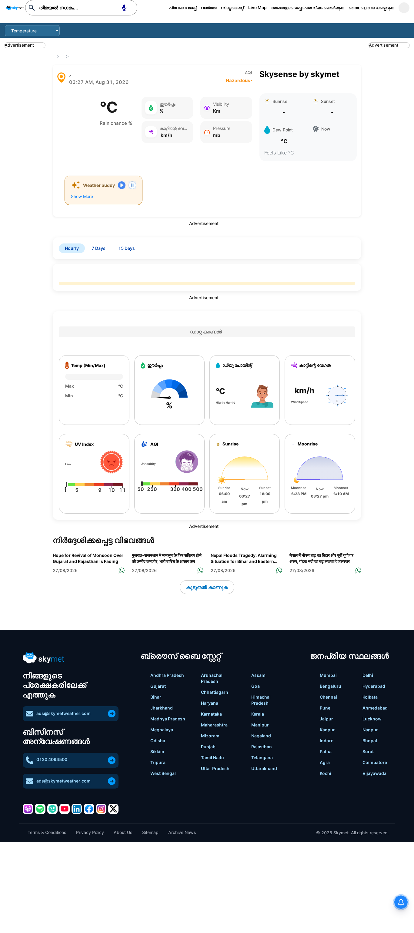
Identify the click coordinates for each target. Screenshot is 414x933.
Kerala (257, 713)
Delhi (367, 675)
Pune (325, 707)
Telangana (262, 757)
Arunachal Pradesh (211, 678)
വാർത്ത (208, 7)
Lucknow (372, 718)
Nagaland (261, 735)
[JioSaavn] (52, 809)
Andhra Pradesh (167, 675)
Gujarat (158, 686)
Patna (326, 751)
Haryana (209, 703)
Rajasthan (261, 746)
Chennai (328, 697)
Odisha (157, 740)
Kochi (325, 773)
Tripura (157, 762)
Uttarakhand (264, 768)
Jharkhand (161, 707)
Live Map (257, 7)
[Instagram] (101, 809)
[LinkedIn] (77, 809)
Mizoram (210, 735)
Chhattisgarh (214, 692)
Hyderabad (373, 686)
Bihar (155, 697)
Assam (258, 675)
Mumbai (328, 675)
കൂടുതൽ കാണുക (207, 587)
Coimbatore (374, 762)
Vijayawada (374, 773)
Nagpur (370, 729)
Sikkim (157, 751)
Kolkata (370, 697)
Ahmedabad (375, 707)
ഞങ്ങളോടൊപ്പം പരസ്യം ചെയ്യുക (307, 7)
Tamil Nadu (212, 757)
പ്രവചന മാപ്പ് (182, 7)
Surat (368, 751)
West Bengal (163, 773)
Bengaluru (330, 686)
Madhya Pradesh (167, 718)
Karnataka (211, 713)
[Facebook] (89, 809)
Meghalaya (161, 729)
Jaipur (326, 718)
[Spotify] (40, 809)
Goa (255, 686)
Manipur (260, 724)
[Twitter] (113, 809)
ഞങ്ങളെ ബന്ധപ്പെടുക (371, 7)
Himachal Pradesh (261, 700)
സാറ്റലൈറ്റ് (232, 7)
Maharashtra (214, 724)
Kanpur (327, 729)
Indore (326, 740)
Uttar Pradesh (215, 768)
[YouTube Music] (64, 809)
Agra (325, 762)
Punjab (208, 746)
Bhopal (369, 740)
